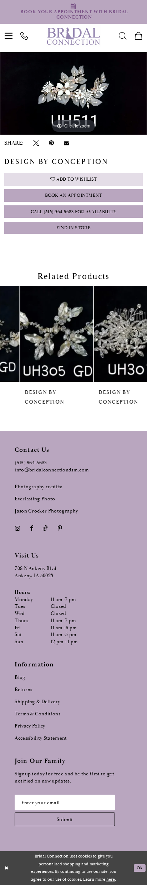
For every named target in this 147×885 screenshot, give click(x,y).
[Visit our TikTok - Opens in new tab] (45, 528)
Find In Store (73, 228)
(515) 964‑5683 (31, 463)
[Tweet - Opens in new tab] (36, 143)
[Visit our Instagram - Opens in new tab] (17, 528)
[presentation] (37, 334)
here (110, 879)
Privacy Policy (30, 726)
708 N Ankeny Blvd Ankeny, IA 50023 (36, 572)
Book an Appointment (73, 195)
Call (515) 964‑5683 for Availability (74, 212)
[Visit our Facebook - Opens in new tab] (31, 528)
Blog (20, 677)
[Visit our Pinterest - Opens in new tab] (59, 528)
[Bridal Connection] (74, 36)
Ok (139, 868)
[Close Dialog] (6, 868)
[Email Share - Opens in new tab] (66, 143)
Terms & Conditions (37, 714)
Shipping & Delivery (37, 702)
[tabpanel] (73, 93)
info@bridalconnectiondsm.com (52, 470)
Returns (23, 689)
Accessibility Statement (41, 738)
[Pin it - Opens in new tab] (51, 143)
